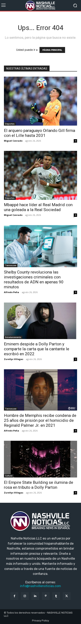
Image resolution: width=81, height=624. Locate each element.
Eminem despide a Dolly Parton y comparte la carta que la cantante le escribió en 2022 (36, 349)
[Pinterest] (46, 596)
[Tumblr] (56, 596)
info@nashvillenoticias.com (40, 586)
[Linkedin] (35, 596)
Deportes (10, 123)
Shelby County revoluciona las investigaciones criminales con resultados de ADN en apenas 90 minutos (34, 279)
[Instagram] (25, 596)
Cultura (8, 475)
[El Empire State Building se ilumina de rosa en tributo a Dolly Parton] (40, 459)
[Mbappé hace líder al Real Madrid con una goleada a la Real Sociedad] (40, 175)
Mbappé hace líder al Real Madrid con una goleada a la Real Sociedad (38, 207)
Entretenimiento (13, 337)
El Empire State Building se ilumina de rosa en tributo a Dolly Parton (38, 485)
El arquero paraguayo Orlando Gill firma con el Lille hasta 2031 (39, 133)
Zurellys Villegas (13, 359)
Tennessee (10, 265)
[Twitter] (66, 596)
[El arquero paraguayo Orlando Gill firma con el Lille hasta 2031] (40, 101)
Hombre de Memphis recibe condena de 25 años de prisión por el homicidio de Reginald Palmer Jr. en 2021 (40, 420)
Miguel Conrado (13, 140)
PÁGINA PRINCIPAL (52, 50)
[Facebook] (14, 596)
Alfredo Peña (11, 292)
